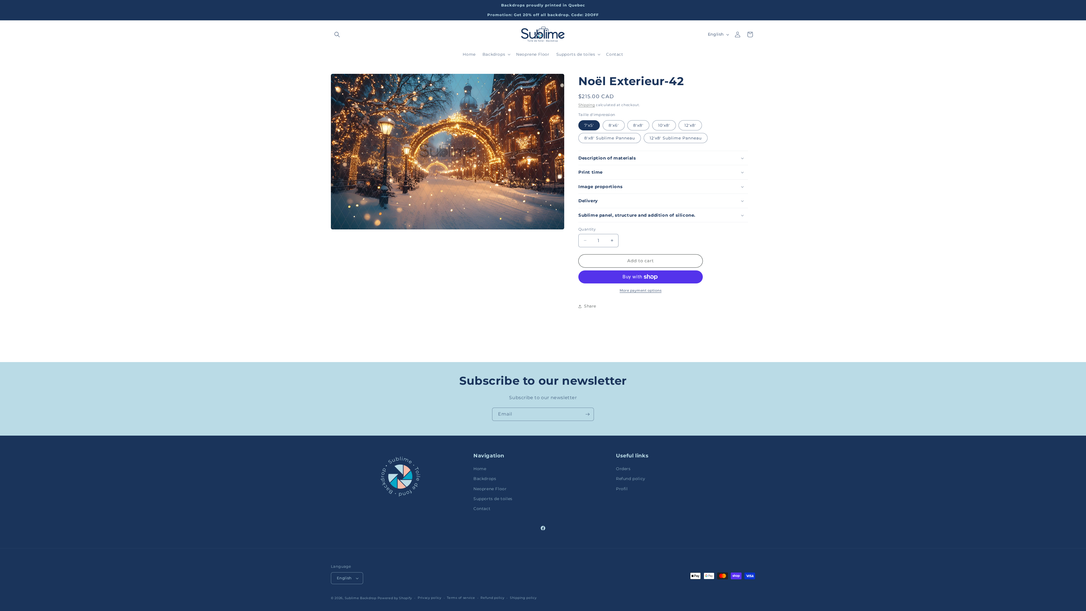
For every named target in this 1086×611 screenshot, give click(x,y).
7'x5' (589, 125)
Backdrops (484, 478)
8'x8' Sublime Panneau (609, 138)
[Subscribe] (587, 414)
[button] (337, 34)
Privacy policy (429, 598)
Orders (623, 468)
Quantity (587, 229)
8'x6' (614, 125)
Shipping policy (523, 598)
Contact (481, 508)
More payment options (640, 290)
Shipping (586, 105)
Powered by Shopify (395, 598)
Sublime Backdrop (360, 598)
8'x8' (638, 125)
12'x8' (690, 125)
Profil (622, 488)
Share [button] (590, 306)
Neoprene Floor (490, 488)
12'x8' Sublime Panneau (676, 138)
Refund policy (630, 478)
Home (479, 468)
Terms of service (461, 598)
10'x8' (664, 125)
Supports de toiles (492, 498)
